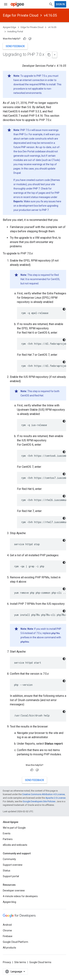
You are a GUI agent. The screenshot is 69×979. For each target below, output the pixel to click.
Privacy (7, 962)
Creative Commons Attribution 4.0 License (43, 794)
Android (7, 924)
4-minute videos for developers (20, 896)
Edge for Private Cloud (20, 15)
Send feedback (15, 46)
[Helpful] (24, 38)
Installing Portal (15, 31)
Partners (8, 839)
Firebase (7, 936)
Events (6, 833)
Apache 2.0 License (55, 798)
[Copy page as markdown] (49, 55)
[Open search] (51, 4)
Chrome (7, 930)
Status (6, 870)
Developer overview (14, 890)
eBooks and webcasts (15, 844)
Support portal (11, 876)
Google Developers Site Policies (39, 801)
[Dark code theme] (64, 309)
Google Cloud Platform (15, 941)
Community (9, 859)
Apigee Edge (9, 27)
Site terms (20, 962)
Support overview (12, 864)
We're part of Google (14, 827)
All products (9, 947)
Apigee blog (9, 902)
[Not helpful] (30, 38)
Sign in (60, 4)
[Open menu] (5, 4)
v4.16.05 (50, 15)
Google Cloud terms (40, 962)
